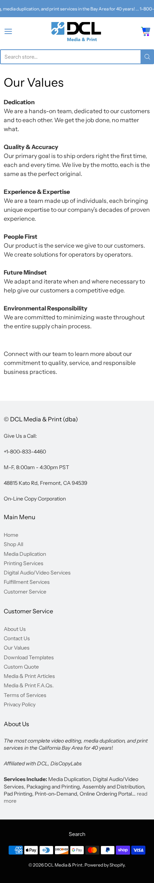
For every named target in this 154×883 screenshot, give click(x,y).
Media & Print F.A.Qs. (29, 685)
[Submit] (147, 56)
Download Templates (29, 657)
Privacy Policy (20, 704)
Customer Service (25, 591)
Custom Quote (21, 666)
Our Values (17, 647)
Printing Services (23, 563)
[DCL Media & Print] (77, 31)
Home (11, 535)
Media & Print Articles (29, 676)
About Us (15, 629)
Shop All (13, 544)
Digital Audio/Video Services (37, 572)
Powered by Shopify (104, 865)
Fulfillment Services (27, 582)
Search (77, 834)
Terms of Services (25, 695)
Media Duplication (25, 554)
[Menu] (18, 31)
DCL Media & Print (63, 865)
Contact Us (17, 638)
